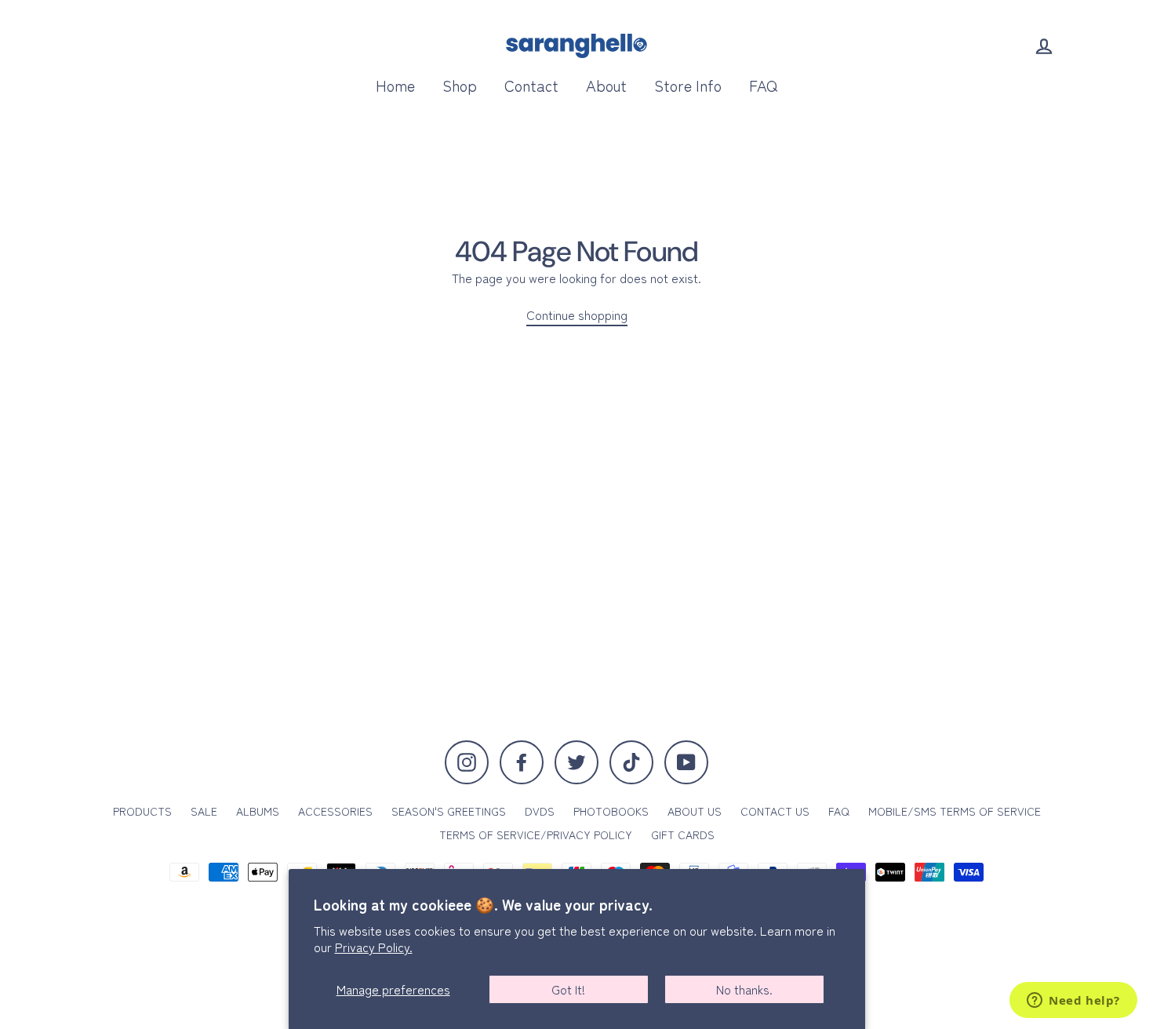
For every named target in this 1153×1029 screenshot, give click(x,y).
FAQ (763, 85)
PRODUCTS (142, 811)
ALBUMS (257, 811)
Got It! (568, 989)
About (606, 85)
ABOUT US (694, 811)
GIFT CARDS (683, 834)
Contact (531, 85)
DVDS (540, 811)
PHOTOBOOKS (611, 811)
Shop (459, 85)
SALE (204, 811)
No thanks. (744, 989)
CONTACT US (774, 811)
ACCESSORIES (335, 811)
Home (395, 85)
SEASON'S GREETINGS (448, 811)
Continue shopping (576, 315)
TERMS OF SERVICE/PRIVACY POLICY (535, 834)
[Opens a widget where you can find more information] (1073, 1001)
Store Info (688, 85)
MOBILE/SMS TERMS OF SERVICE (954, 811)
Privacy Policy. (374, 946)
